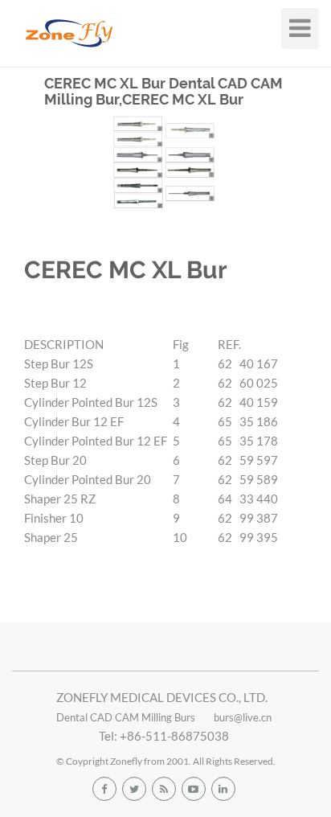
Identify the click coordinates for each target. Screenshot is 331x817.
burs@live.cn (243, 717)
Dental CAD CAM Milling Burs (125, 717)
